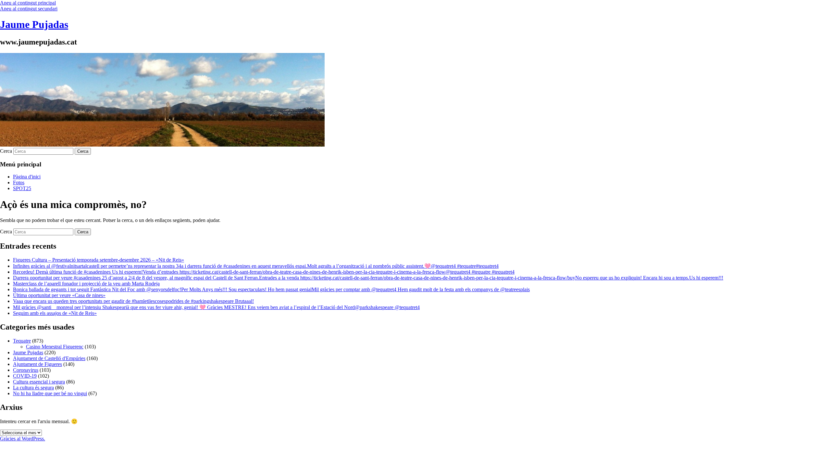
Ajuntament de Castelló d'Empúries (49, 358)
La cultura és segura (33, 387)
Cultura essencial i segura (39, 381)
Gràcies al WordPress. (22, 438)
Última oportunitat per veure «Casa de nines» (59, 295)
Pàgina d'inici (27, 176)
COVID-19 (25, 376)
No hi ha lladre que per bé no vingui (50, 393)
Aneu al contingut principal (28, 3)
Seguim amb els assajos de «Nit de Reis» (55, 313)
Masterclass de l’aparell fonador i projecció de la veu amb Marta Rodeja (86, 283)
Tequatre (22, 341)
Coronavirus (25, 370)
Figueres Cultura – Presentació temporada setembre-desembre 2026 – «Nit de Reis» (98, 260)
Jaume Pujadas (34, 24)
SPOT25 (22, 188)
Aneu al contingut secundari (28, 8)
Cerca (6, 151)
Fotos (18, 182)
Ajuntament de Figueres (37, 364)
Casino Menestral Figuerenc (54, 346)
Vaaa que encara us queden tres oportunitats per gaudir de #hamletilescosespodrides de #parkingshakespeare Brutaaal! (133, 301)
